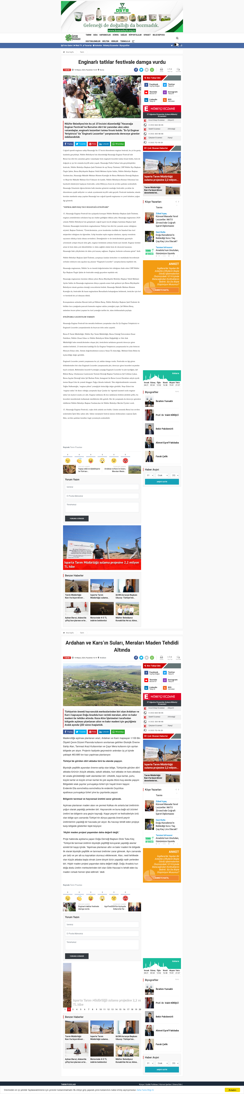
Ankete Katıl (162, 290)
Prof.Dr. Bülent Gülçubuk (163, 251)
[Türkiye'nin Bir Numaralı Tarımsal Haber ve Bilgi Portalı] (73, 37)
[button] (176, 201)
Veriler (114, 41)
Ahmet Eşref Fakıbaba (167, 442)
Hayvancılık (105, 35)
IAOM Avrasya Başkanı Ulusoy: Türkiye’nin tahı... (126, 598)
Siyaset (147, 35)
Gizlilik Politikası (152, 1084)
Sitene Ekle (177, 1084)
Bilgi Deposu (159, 35)
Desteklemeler (93, 41)
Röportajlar (135, 35)
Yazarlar (88, 45)
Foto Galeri (68, 45)
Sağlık (124, 35)
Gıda (95, 35)
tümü (177, 391)
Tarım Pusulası (76, 447)
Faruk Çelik (162, 456)
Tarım (88, 35)
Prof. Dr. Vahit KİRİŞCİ (167, 415)
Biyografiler (125, 45)
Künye (141, 1084)
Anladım (232, 1089)
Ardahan (103, 658)
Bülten (105, 41)
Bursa (102, 70)
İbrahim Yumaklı (164, 401)
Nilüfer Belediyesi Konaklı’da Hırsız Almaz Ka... (127, 621)
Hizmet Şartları (165, 1084)
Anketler (98, 45)
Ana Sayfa (70, 52)
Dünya (116, 35)
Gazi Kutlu (160, 219)
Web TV (78, 45)
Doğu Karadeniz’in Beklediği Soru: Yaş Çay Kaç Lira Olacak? (166, 225)
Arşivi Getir (162, 482)
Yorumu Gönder (77, 518)
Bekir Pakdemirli (164, 428)
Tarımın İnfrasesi (164, 234)
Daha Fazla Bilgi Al (145, 1090)
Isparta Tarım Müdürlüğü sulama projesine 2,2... (99, 598)
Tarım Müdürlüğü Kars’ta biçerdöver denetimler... (74, 598)
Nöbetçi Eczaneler (111, 45)
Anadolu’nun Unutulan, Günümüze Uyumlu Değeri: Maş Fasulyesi (167, 240)
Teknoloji (125, 41)
